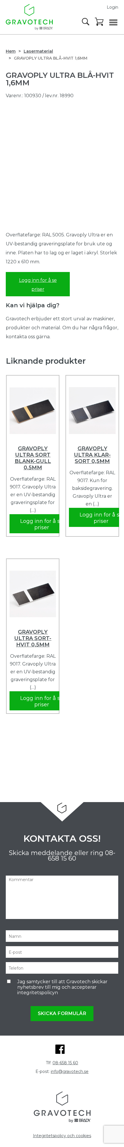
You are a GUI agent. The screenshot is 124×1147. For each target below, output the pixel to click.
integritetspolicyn (37, 992)
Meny (113, 22)
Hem (11, 51)
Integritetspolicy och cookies (62, 1135)
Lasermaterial (38, 51)
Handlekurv (99, 22)
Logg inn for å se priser (38, 284)
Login (112, 7)
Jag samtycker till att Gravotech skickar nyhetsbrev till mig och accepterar (62, 987)
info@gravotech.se (70, 1071)
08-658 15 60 (65, 1062)
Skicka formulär (62, 1013)
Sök (86, 21)
